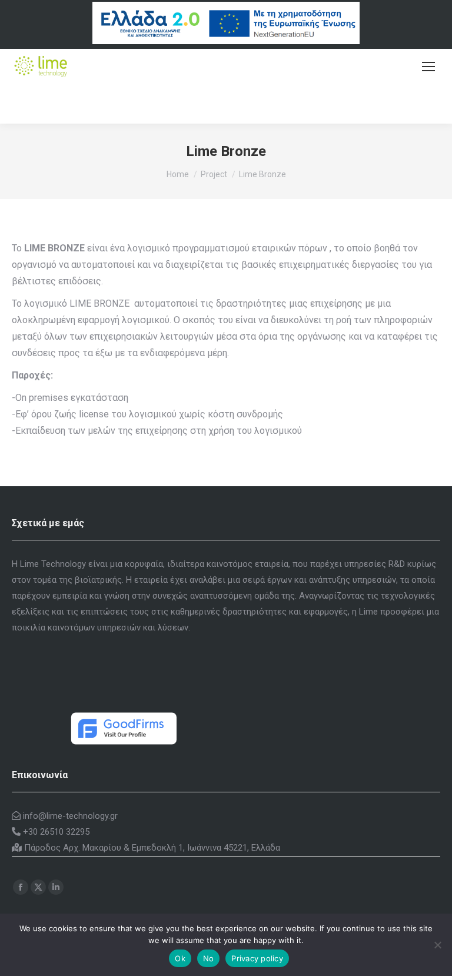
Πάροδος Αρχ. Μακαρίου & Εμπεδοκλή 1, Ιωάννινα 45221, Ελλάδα (151, 847)
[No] (437, 945)
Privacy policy (257, 958)
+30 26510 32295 (55, 831)
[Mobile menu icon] (428, 66)
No (208, 958)
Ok (180, 958)
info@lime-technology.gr (69, 816)
